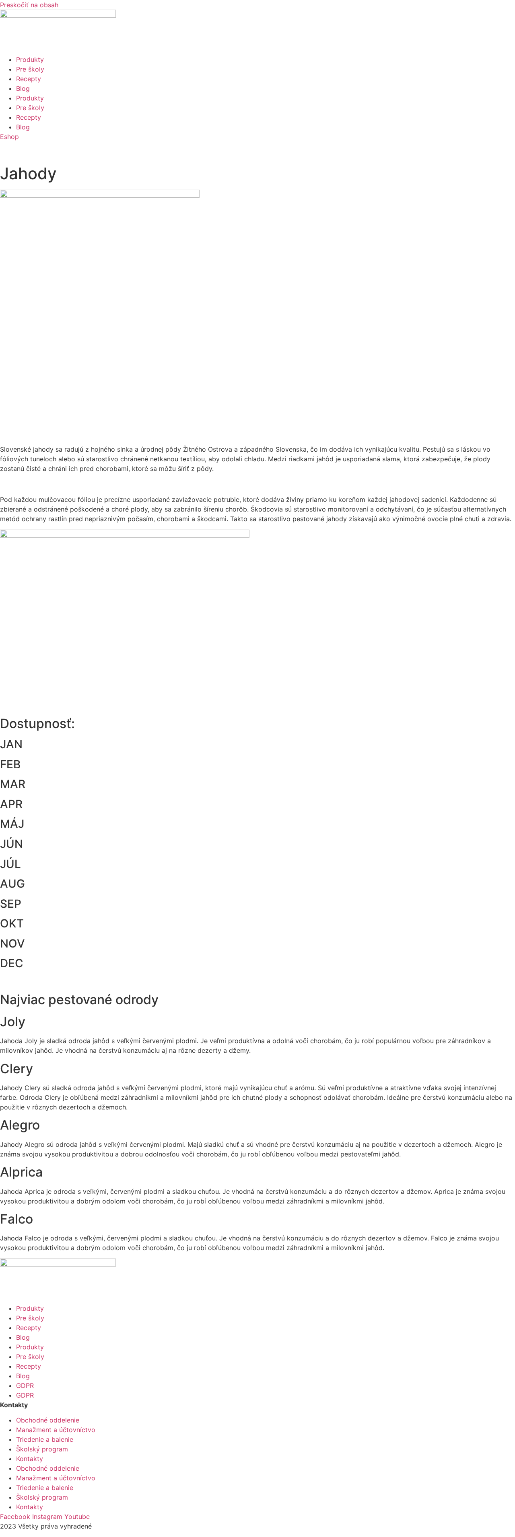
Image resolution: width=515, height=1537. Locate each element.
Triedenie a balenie (44, 1439)
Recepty (28, 79)
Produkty (30, 59)
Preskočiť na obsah (29, 5)
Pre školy (30, 69)
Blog (23, 88)
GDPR (25, 1385)
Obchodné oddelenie (47, 1420)
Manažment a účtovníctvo (55, 1430)
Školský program (42, 1449)
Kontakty (29, 1459)
